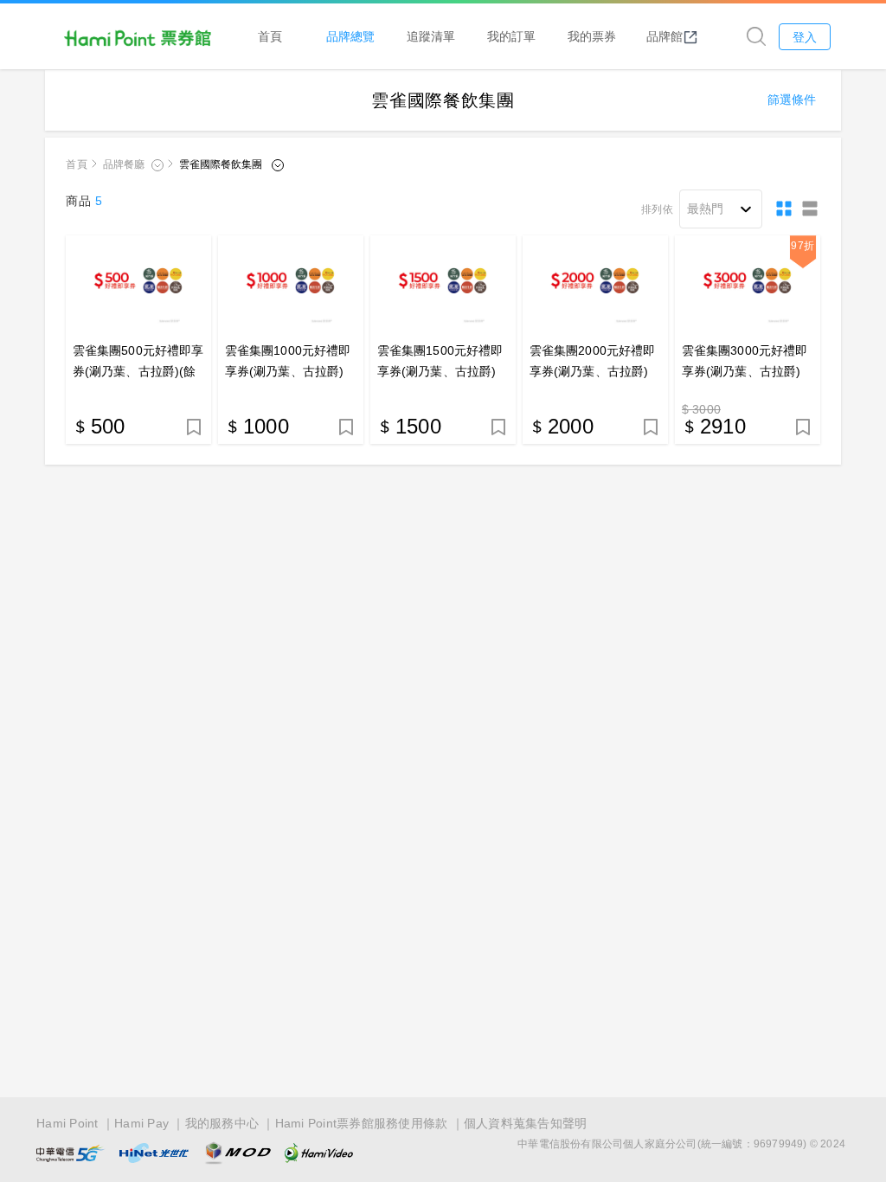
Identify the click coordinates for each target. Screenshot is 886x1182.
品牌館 (664, 36)
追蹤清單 (431, 36)
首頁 (270, 36)
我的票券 (592, 36)
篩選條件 (791, 99)
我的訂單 (511, 36)
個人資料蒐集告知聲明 (525, 1123)
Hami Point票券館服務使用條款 (361, 1123)
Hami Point (67, 1123)
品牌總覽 (350, 36)
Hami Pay (141, 1123)
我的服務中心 (222, 1123)
